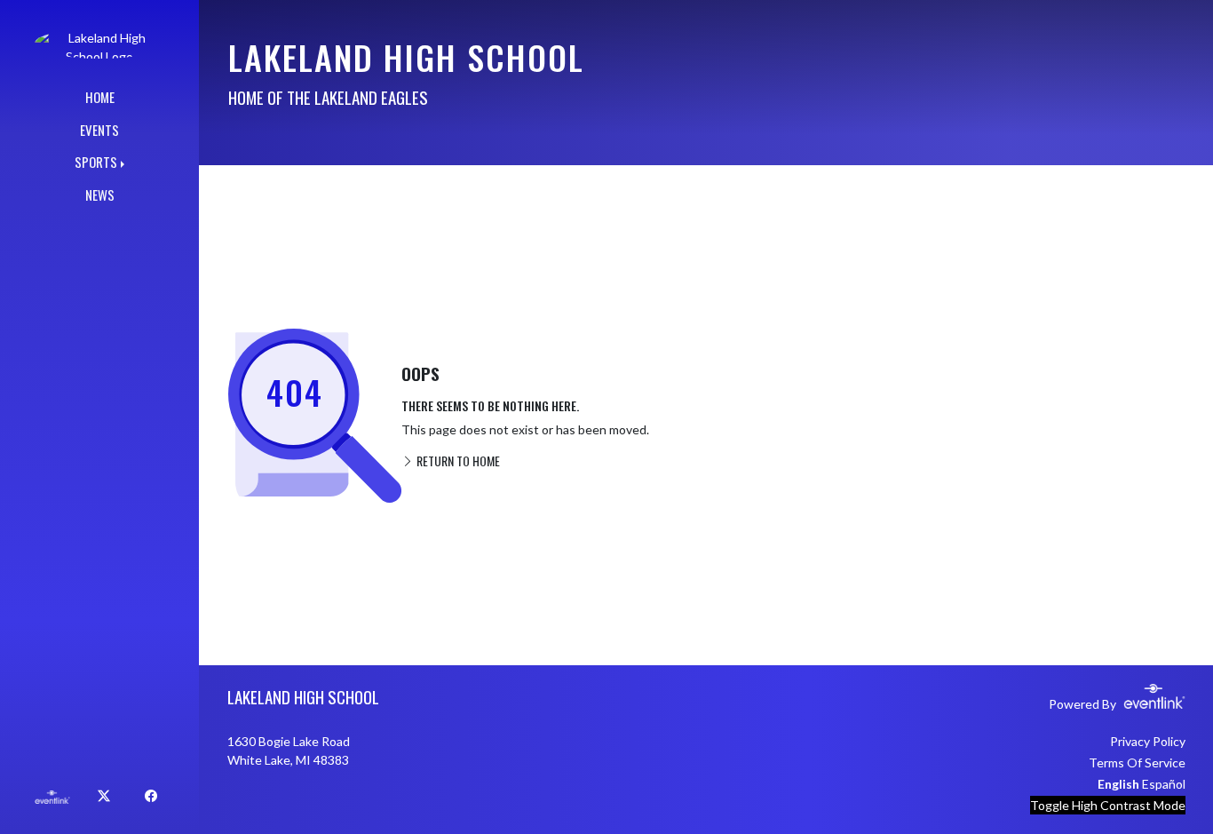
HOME (100, 97)
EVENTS (99, 129)
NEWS (100, 194)
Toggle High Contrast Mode (1107, 805)
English (1118, 783)
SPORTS (96, 161)
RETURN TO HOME (457, 460)
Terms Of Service (1137, 762)
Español (1163, 783)
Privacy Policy (1147, 741)
